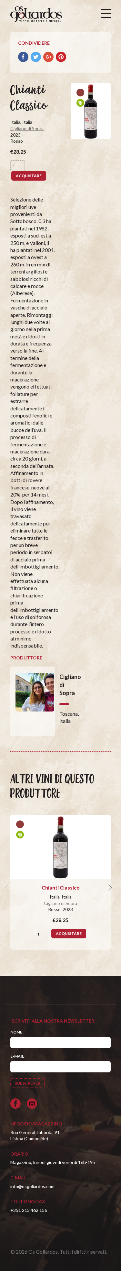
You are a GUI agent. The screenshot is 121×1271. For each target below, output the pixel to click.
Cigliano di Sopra (27, 128)
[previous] (8, 888)
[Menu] (106, 13)
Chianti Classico (61, 887)
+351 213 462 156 (28, 1210)
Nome (16, 1032)
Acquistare (29, 175)
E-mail (17, 1056)
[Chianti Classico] (60, 847)
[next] (109, 888)
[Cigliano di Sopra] (32, 701)
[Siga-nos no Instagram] (32, 1103)
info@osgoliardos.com (32, 1186)
